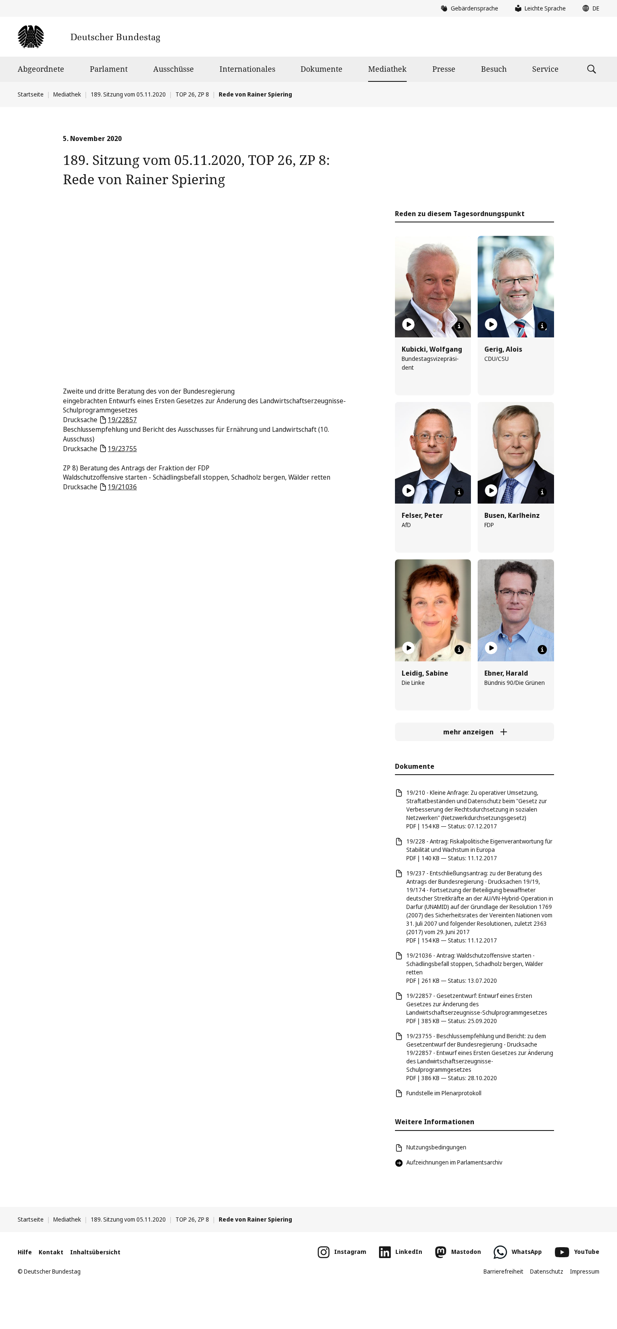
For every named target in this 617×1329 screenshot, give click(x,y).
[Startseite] (89, 36)
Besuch (494, 69)
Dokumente (321, 69)
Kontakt (51, 1252)
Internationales (247, 69)
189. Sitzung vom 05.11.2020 (128, 94)
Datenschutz (546, 1271)
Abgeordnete (41, 69)
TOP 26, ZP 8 (192, 94)
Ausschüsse (173, 69)
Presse (443, 69)
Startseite (31, 94)
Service (545, 69)
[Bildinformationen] (459, 326)
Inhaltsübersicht (95, 1252)
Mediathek (387, 69)
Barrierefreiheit (503, 1271)
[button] (588, 8)
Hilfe (25, 1252)
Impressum (584, 1271)
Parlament (109, 69)
